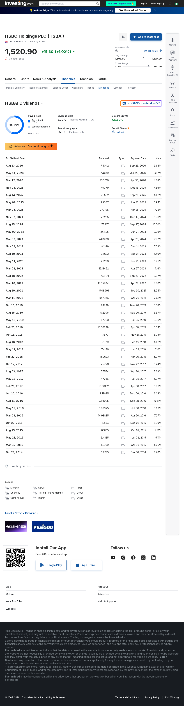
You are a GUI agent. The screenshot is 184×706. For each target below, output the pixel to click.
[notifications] (170, 3)
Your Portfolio (14, 601)
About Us (103, 586)
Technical (86, 79)
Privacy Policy (152, 697)
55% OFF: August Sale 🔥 (121, 3)
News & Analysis (44, 79)
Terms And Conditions (127, 697)
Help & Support (107, 601)
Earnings (118, 87)
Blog (8, 586)
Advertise (103, 594)
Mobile (10, 594)
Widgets (11, 608)
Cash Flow (77, 87)
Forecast (131, 87)
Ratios (91, 87)
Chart (25, 79)
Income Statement (38, 87)
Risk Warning (172, 697)
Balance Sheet (60, 87)
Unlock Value (151, 50)
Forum (102, 79)
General (10, 79)
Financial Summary (15, 87)
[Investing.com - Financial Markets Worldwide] (19, 3)
